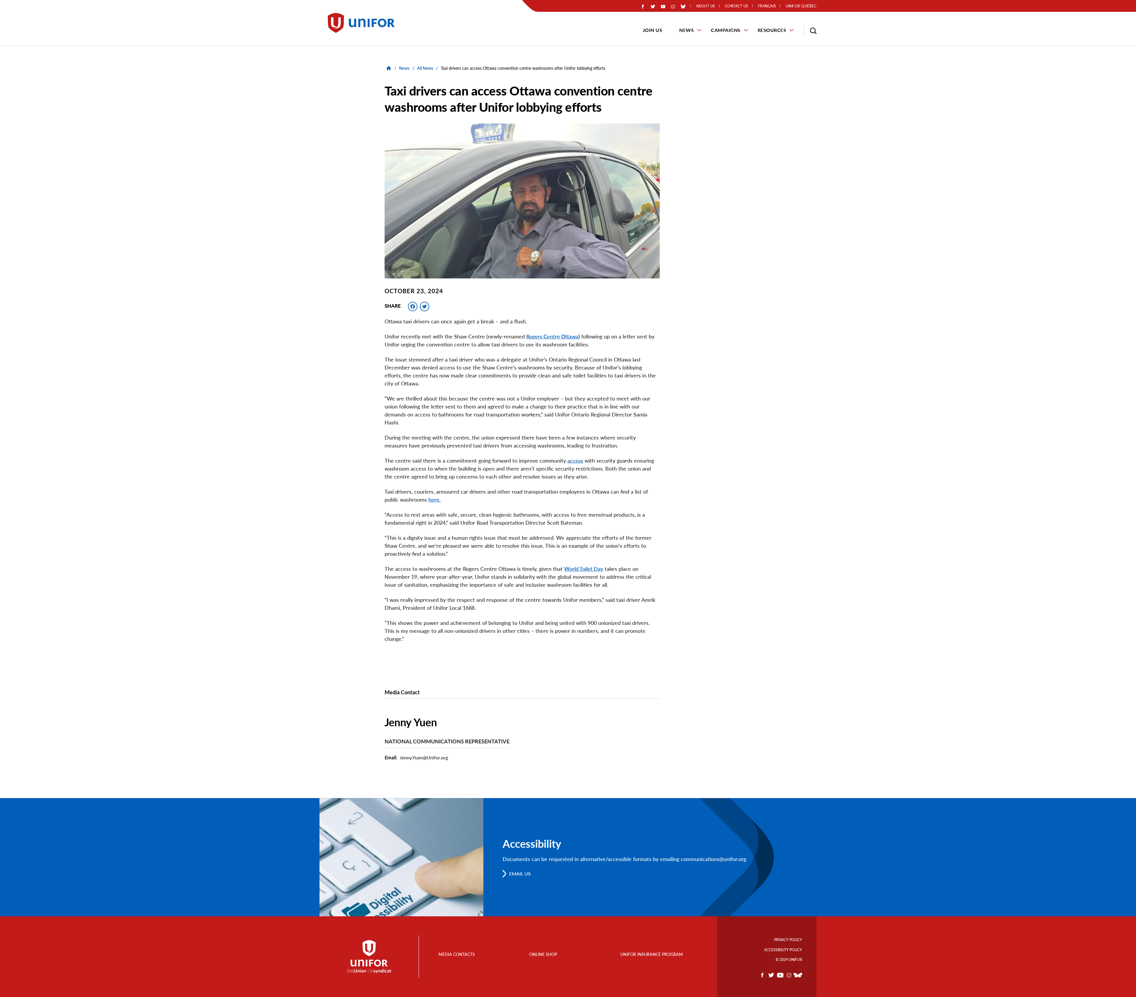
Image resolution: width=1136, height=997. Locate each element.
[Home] (364, 23)
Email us (520, 873)
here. (434, 499)
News (686, 30)
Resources (772, 30)
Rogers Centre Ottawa (552, 336)
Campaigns (725, 30)
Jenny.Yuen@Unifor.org (424, 757)
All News (425, 68)
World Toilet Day (583, 568)
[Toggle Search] (810, 30)
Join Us (652, 30)
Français (767, 6)
